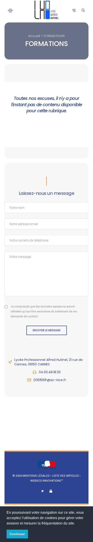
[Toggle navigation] (10, 10)
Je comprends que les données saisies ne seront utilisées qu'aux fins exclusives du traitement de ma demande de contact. (44, 311)
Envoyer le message (46, 330)
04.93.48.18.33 (49, 372)
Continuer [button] (17, 534)
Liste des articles (65, 475)
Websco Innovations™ (46, 480)
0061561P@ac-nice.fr (49, 380)
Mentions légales (36, 475)
